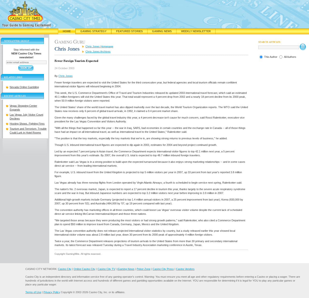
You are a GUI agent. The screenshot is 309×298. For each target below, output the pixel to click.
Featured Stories (129, 31)
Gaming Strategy (93, 31)
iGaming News (125, 269)
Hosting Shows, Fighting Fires (27, 123)
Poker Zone (143, 269)
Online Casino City (84, 269)
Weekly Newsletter (196, 31)
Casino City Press (163, 269)
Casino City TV (106, 269)
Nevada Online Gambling (24, 87)
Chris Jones (65, 75)
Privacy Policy (51, 292)
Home (67, 31)
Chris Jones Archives (98, 51)
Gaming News (162, 31)
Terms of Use (33, 292)
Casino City (64, 269)
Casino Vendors (185, 269)
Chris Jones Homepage (99, 46)
